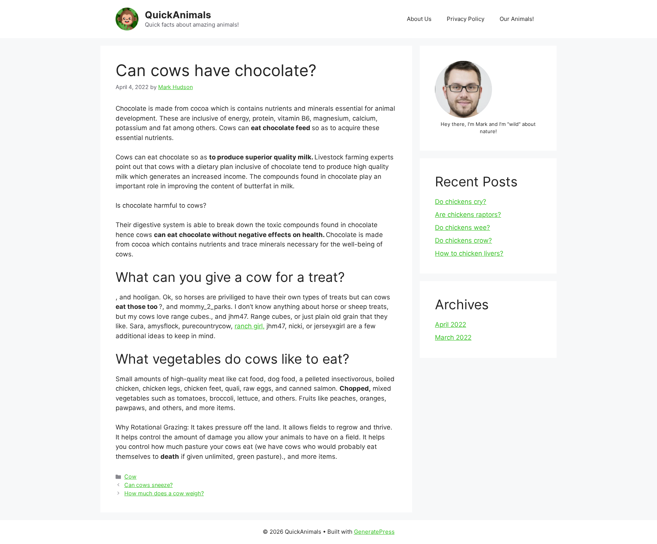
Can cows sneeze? (148, 485)
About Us (419, 18)
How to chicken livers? (469, 253)
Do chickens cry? (460, 201)
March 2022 (453, 337)
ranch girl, (250, 326)
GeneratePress (374, 531)
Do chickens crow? (463, 240)
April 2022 (450, 324)
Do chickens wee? (462, 227)
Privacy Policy (465, 18)
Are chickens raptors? (468, 214)
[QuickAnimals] (127, 18)
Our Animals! (517, 18)
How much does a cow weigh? (164, 493)
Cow (130, 476)
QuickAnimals (178, 15)
